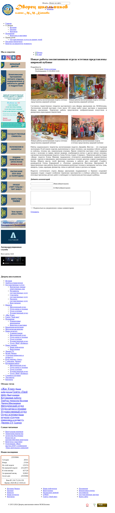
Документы (9, 377)
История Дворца (13, 489)
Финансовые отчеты (87, 491)
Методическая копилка (14, 329)
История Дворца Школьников (14, 401)
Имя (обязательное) (61, 184)
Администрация (16, 333)
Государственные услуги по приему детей (26, 39)
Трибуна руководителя (14, 283)
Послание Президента (13, 42)
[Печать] (38, 52)
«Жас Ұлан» (10, 315)
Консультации (15, 303)
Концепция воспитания (14, 327)
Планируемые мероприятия (15, 322)
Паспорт (13, 29)
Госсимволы (83, 493)
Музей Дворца (11, 353)
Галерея (18, 422)
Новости (8, 305)
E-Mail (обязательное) (62, 188)
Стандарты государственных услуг (19, 296)
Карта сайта (83, 497)
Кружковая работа (12, 363)
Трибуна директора (10, 400)
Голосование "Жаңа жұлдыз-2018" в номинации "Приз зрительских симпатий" (17, 446)
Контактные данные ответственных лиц (17, 288)
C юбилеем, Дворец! (13, 361)
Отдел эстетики (16, 311)
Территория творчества (14, 434)
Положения (9, 33)
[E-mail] (38, 54)
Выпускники (15, 349)
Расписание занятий (51, 493)
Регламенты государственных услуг (19, 292)
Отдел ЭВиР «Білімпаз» (19, 343)
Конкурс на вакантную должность (18, 44)
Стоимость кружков (13, 375)
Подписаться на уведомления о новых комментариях (53, 208)
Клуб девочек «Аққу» (13, 359)
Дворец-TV (9, 351)
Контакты (13, 31)
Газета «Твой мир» (50, 497)
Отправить (35, 212)
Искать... (45, 3)
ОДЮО (46, 495)
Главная (8, 23)
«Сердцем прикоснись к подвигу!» (12, 418)
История (13, 27)
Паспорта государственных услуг (19, 300)
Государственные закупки (89, 495)
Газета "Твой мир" (12, 317)
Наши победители (17, 347)
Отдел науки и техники (19, 309)
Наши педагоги (11, 331)
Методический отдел (18, 307)
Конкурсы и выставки (18, 35)
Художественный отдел (19, 313)
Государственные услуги (14, 285)
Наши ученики (11, 345)
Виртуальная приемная (14, 432)
